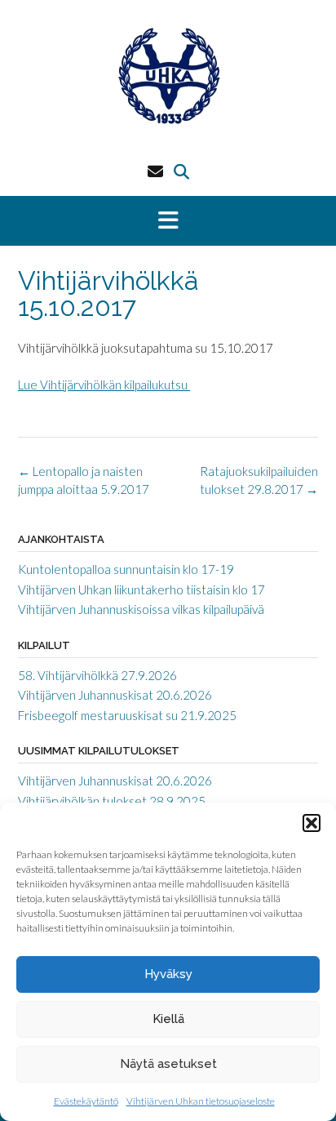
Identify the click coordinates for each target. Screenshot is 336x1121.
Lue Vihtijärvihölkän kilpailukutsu (104, 384)
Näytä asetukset (168, 1063)
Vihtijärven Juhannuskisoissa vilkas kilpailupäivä (141, 609)
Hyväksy (168, 974)
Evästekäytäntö (86, 1101)
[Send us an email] (155, 171)
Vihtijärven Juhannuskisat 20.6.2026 (115, 694)
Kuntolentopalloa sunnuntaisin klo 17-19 (126, 569)
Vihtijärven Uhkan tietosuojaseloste (200, 1101)
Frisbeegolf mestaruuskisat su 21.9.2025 (127, 715)
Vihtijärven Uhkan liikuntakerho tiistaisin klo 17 (141, 589)
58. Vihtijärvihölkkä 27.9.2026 (97, 675)
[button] (311, 823)
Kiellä (168, 1019)
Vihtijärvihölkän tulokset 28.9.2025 (112, 801)
